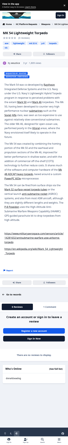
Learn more (6, 5)
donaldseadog (13, 378)
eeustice (15, 62)
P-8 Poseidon (11, 207)
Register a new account (34, 330)
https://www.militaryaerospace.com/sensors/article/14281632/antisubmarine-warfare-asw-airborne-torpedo (34, 238)
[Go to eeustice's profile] (4, 63)
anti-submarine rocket (34, 194)
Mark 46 (37, 102)
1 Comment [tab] (49, 306)
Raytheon (49, 84)
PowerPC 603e (12, 178)
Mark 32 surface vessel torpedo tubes (25, 189)
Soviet (7, 115)
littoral (36, 128)
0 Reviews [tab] (17, 306)
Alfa (14, 115)
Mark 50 (22, 102)
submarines (36, 110)
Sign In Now (34, 338)
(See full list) (56, 368)
